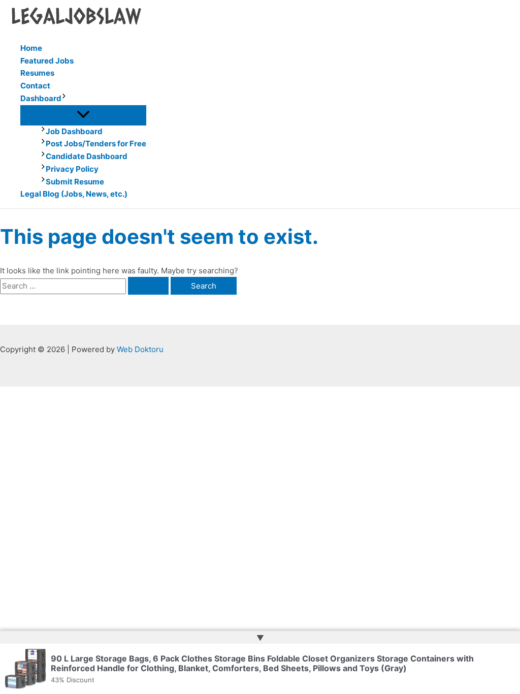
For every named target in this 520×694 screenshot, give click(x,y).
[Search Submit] (148, 286)
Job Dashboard (74, 131)
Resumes (37, 73)
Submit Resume (75, 181)
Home (31, 48)
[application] (64, 98)
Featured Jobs (47, 61)
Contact (35, 85)
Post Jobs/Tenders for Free (96, 143)
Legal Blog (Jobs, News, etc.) (73, 194)
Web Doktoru (140, 349)
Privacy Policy (72, 169)
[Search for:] (85, 286)
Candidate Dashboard (86, 156)
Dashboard (40, 98)
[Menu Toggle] (83, 114)
